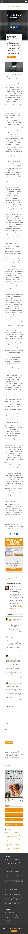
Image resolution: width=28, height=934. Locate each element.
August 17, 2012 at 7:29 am (11, 620)
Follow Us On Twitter (10, 819)
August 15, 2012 (8, 577)
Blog (10, 20)
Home (7, 20)
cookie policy (22, 928)
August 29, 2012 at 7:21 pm (11, 640)
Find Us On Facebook (11, 815)
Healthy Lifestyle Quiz (11, 897)
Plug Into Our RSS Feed (11, 824)
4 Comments (9, 578)
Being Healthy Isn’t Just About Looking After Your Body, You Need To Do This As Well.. (14, 844)
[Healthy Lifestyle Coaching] (14, 801)
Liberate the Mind (15, 20)
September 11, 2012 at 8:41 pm (11, 658)
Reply (20, 631)
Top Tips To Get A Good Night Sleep (13, 832)
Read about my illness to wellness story (16, 608)
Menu (2, 1)
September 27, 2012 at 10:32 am (12, 684)
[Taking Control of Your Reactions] (14, 71)
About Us (8, 922)
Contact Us (9, 920)
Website (6, 735)
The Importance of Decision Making (13, 903)
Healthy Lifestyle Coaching (12, 915)
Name (6, 723)
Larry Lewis (14, 577)
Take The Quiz (12, 56)
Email (6, 729)
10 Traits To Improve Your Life (12, 906)
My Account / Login (10, 912)
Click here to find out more (14, 569)
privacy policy (15, 928)
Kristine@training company (14, 683)
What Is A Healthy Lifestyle (12, 889)
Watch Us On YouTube (11, 810)
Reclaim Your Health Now (11, 879)
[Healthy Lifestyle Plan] (14, 556)
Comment (7, 709)
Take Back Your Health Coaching (13, 917)
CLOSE (14, 931)
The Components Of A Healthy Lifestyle (14, 894)
